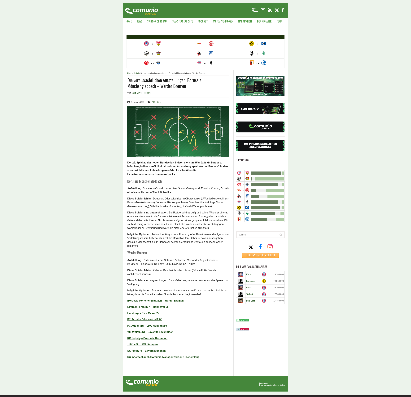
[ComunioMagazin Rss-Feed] (270, 12)
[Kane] (241, 274)
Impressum (263, 383)
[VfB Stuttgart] (247, 173)
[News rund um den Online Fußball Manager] (141, 10)
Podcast (203, 21)
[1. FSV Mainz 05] (239, 184)
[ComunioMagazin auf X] (277, 12)
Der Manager (264, 21)
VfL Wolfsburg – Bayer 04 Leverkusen (150, 332)
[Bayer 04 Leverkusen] (247, 179)
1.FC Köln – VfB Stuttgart (142, 344)
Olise (248, 287)
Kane (248, 274)
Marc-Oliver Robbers (141, 93)
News (139, 21)
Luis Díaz (250, 301)
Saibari (249, 294)
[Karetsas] (241, 281)
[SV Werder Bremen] (247, 213)
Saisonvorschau (157, 21)
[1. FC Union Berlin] (239, 190)
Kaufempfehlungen (223, 21)
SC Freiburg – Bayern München (146, 350)
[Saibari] (241, 294)
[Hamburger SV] (247, 208)
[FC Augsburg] (239, 219)
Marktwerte (245, 21)
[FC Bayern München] (264, 274)
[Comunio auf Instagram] (263, 12)
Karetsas (250, 281)
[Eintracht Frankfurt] (247, 190)
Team (279, 21)
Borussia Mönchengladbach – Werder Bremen (155, 300)
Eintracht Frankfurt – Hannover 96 (148, 307)
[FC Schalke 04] (247, 219)
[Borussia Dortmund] (239, 208)
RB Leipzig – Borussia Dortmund (147, 338)
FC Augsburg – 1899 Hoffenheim (147, 325)
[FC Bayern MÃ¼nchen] (239, 173)
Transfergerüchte (182, 21)
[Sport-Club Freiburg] (239, 213)
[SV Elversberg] (239, 179)
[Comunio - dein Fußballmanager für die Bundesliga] (255, 12)
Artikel (136, 73)
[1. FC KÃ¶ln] (239, 196)
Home (129, 21)
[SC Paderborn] (247, 184)
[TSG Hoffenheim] (247, 196)
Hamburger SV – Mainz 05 (143, 313)
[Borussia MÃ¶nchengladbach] (247, 202)
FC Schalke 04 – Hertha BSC (144, 319)
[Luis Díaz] (241, 300)
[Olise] (241, 287)
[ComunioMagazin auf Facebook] (283, 12)
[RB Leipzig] (239, 202)
